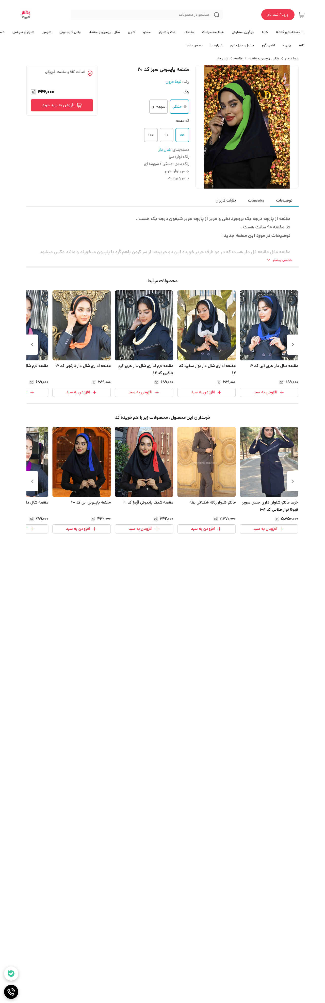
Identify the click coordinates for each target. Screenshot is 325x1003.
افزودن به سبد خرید (58, 105)
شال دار (222, 58)
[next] (32, 345)
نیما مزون (292, 58)
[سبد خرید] (302, 15)
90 (166, 135)
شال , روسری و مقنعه (264, 58)
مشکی (177, 106)
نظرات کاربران (226, 200)
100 (150, 135)
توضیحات (284, 200)
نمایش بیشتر (282, 259)
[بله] (11, 973)
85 (182, 135)
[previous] (293, 345)
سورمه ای (158, 106)
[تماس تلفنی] (11, 992)
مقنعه (238, 58)
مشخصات (256, 200)
